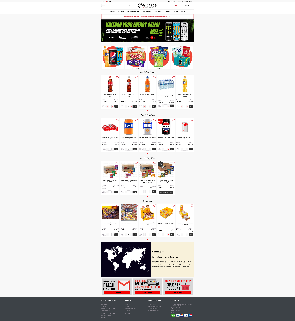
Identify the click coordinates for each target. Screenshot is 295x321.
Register (174, 1)
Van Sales (127, 311)
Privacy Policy (152, 304)
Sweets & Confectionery (133, 11)
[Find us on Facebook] (171, 312)
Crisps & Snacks (147, 11)
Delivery (191, 1)
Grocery (176, 11)
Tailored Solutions (130, 308)
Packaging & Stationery (108, 308)
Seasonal (112, 11)
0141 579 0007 (176, 308)
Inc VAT (103, 1)
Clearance (167, 11)
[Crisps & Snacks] (159, 67)
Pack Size (104, 99)
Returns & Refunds (153, 308)
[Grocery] (182, 67)
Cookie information (153, 311)
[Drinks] (113, 67)
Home (179, 1)
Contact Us (185, 1)
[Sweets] (136, 67)
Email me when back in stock (166, 192)
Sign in (169, 1)
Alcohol (183, 11)
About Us (127, 304)
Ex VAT (110, 1)
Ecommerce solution (183, 320)
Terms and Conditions (154, 306)
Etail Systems (191, 320)
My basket (128, 313)
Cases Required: (104, 106)
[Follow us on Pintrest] (173, 312)
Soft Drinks (121, 11)
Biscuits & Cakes (106, 315)
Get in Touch (176, 310)
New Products (158, 11)
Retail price (116, 99)
